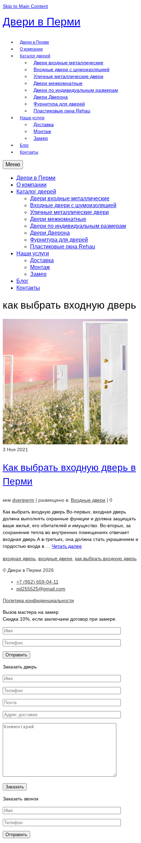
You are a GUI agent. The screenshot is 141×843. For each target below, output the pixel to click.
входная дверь (19, 558)
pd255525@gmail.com (40, 588)
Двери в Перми (41, 21)
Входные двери (88, 500)
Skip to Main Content (25, 6)
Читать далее (67, 546)
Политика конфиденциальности (38, 600)
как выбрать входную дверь (106, 558)
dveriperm (23, 500)
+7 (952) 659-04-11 (37, 582)
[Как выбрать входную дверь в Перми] (65, 442)
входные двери (55, 558)
